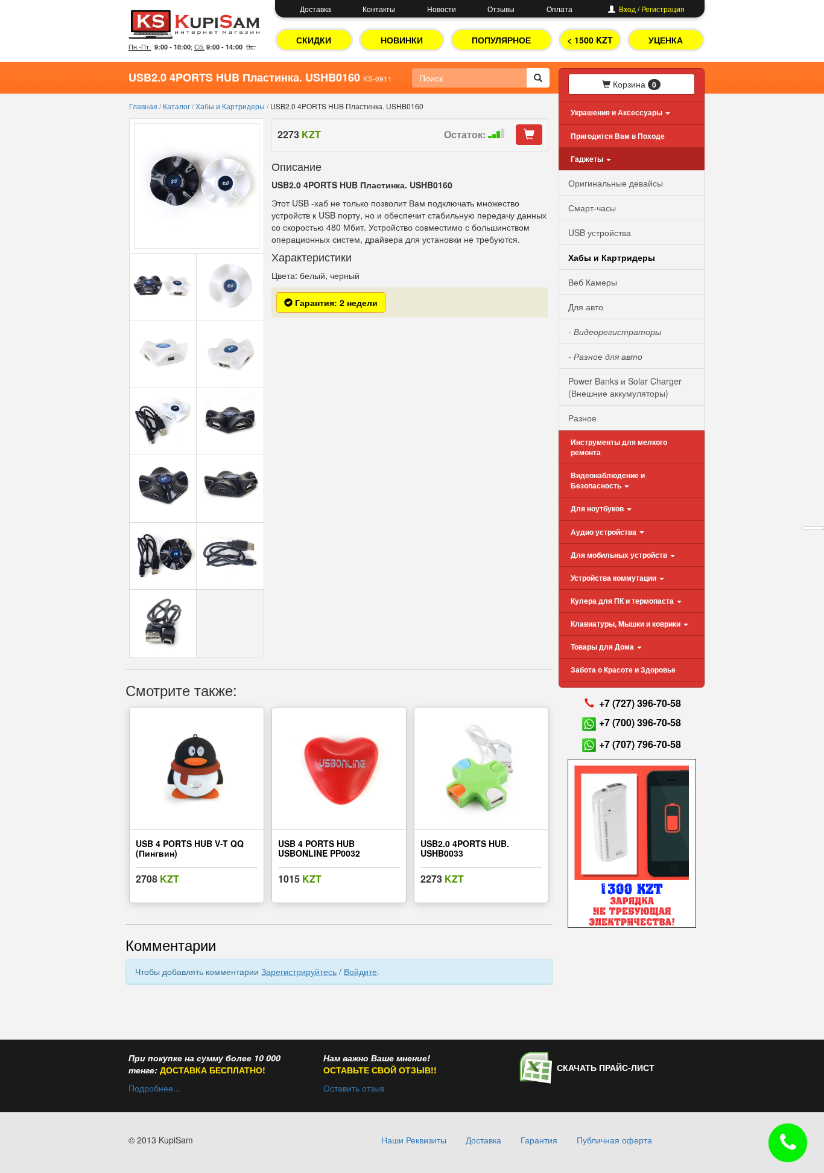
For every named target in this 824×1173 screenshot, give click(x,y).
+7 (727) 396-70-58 (640, 703)
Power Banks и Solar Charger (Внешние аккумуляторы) (625, 387)
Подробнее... (154, 1088)
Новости (441, 9)
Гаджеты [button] (588, 158)
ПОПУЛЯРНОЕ (501, 40)
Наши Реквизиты (413, 1140)
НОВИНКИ (402, 40)
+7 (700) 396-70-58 (640, 722)
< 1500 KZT (590, 40)
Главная (144, 106)
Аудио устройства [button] (604, 531)
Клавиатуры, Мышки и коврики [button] (626, 623)
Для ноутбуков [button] (598, 508)
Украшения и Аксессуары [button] (617, 112)
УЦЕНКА (665, 40)
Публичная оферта (614, 1140)
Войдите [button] (360, 971)
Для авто (585, 307)
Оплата (559, 9)
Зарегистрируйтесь (299, 971)
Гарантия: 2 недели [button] (335, 302)
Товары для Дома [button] (603, 646)
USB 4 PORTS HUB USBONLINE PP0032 (319, 847)
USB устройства (599, 232)
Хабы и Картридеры (231, 106)
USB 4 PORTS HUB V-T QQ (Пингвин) (190, 847)
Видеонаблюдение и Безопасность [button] (608, 480)
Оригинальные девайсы (615, 183)
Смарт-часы (592, 208)
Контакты (379, 9)
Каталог (177, 106)
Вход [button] (627, 9)
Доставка (315, 9)
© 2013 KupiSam (160, 1140)
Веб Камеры (592, 282)
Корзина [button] (633, 84)
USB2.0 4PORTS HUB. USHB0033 (464, 847)
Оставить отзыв (353, 1088)
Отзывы (501, 9)
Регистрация (663, 9)
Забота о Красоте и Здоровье (623, 669)
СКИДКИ (313, 40)
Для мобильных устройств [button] (620, 554)
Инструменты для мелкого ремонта (619, 447)
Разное (582, 418)
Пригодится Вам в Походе (618, 135)
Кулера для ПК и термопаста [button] (623, 600)
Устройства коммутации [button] (614, 577)
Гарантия (539, 1140)
